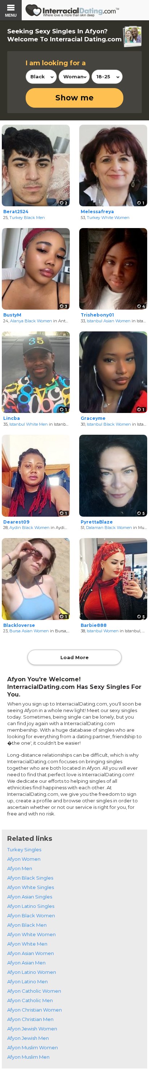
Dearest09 (16, 522)
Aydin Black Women (29, 527)
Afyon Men (19, 868)
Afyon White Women (31, 934)
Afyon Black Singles (30, 878)
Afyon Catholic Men (30, 1000)
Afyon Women (24, 859)
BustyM (12, 315)
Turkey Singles (24, 849)
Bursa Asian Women (29, 630)
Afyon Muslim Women (32, 1047)
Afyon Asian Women (30, 953)
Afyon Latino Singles (30, 906)
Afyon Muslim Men (28, 1057)
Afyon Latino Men (27, 981)
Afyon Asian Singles (29, 897)
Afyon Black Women (31, 915)
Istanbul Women (103, 630)
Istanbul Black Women (109, 424)
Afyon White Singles (30, 887)
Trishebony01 (97, 315)
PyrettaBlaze (97, 522)
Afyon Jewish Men (28, 1038)
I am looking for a (56, 63)
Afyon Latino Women (31, 972)
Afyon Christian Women (34, 1010)
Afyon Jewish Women (32, 1029)
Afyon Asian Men (26, 963)
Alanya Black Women (31, 320)
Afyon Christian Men (30, 1019)
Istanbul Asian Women (109, 320)
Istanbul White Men (28, 424)
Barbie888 (94, 625)
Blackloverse (19, 625)
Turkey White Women (108, 217)
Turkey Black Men (27, 217)
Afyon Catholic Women (34, 991)
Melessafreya (97, 211)
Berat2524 (16, 211)
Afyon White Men (27, 944)
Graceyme (93, 418)
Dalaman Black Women (109, 527)
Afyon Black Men (27, 925)
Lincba (11, 418)
